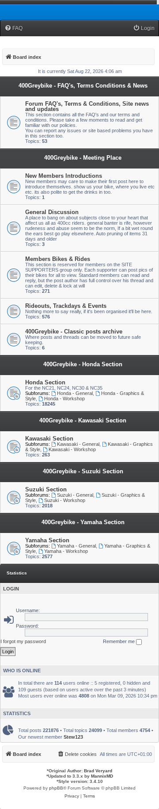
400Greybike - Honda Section (82, 364)
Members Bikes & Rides (57, 259)
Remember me (119, 641)
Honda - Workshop (64, 398)
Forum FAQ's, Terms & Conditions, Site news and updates (87, 106)
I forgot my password (23, 641)
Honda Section (45, 382)
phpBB (56, 788)
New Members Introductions (63, 176)
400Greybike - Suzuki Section (83, 471)
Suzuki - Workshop (64, 500)
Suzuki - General (75, 495)
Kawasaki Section (49, 438)
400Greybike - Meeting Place (82, 157)
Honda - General (75, 393)
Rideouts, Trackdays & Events (65, 306)
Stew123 (73, 737)
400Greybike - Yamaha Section (83, 522)
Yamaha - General (76, 545)
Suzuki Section (46, 489)
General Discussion (52, 212)
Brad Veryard (98, 770)
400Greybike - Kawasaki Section (82, 420)
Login (11, 588)
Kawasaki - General (78, 444)
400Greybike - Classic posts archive (73, 331)
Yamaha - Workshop (66, 551)
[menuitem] (13, 29)
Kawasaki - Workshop (72, 449)
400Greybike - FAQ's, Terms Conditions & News (83, 85)
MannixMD (102, 776)
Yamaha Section (47, 540)
